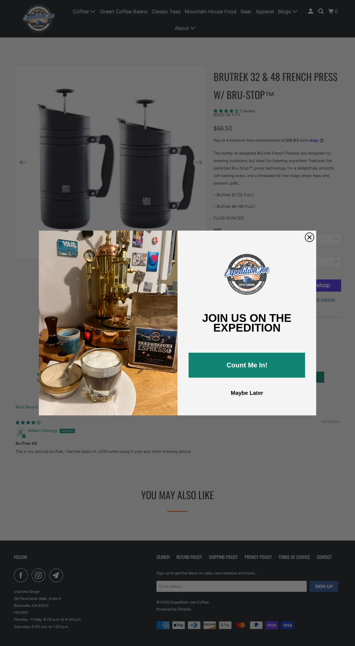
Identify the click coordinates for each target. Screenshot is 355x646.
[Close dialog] (309, 237)
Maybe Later (247, 393)
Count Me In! (247, 365)
